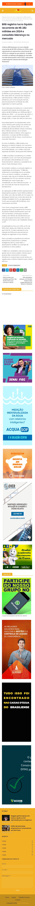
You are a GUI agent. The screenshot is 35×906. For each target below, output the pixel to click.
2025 (18, 852)
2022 (18, 841)
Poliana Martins (8, 42)
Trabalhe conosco (24, 897)
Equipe (14, 897)
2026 (18, 855)
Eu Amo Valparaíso (17, 17)
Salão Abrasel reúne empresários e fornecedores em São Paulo (21, 828)
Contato (17, 900)
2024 (18, 848)
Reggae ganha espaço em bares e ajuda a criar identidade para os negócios (21, 818)
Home (7, 897)
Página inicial (6, 17)
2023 (18, 845)
